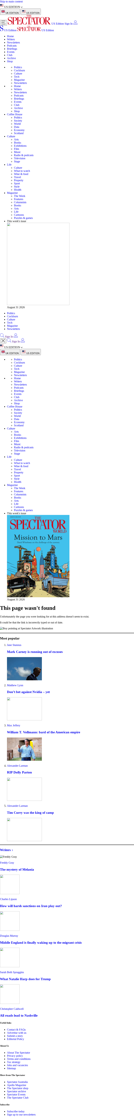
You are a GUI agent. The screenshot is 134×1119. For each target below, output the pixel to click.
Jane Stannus (14, 644)
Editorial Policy (15, 1039)
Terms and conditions (19, 1058)
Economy (19, 130)
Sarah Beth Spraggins (12, 972)
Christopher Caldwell (12, 1008)
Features (18, 199)
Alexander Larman (17, 765)
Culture (18, 73)
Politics (18, 67)
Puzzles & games (23, 217)
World (17, 123)
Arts (16, 139)
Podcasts (12, 45)
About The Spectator (18, 1052)
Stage (17, 161)
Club (9, 55)
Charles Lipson (8, 899)
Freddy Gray (7, 862)
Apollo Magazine (16, 1085)
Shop (10, 61)
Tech (16, 76)
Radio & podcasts (24, 155)
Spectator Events (16, 1094)
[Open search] (2, 336)
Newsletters (13, 42)
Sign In (69, 23)
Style (17, 186)
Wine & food (21, 174)
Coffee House (14, 114)
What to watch (22, 170)
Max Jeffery (13, 725)
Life (9, 164)
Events (10, 51)
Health (17, 189)
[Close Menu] (3, 340)
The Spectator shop (17, 1088)
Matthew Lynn (15, 685)
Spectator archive (16, 1091)
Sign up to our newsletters (21, 1114)
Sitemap (11, 1068)
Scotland (19, 133)
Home (10, 36)
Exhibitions (20, 145)
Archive (11, 58)
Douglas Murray (9, 935)
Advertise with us (16, 1032)
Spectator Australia (17, 1081)
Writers (11, 39)
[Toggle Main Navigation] (3, 23)
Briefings (12, 48)
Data (16, 126)
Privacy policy (15, 1055)
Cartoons (19, 214)
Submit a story (15, 1035)
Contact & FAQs (16, 1029)
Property (18, 180)
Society (18, 120)
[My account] (75, 23)
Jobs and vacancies (17, 1065)
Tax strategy (13, 1062)
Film (16, 148)
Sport (17, 183)
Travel (17, 177)
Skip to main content (11, 1)
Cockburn (19, 70)
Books (17, 142)
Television (19, 158)
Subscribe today (16, 1111)
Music (17, 152)
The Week (19, 195)
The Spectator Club (17, 1097)
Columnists (20, 202)
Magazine (19, 79)
